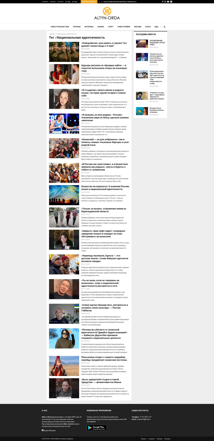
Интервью (89, 27)
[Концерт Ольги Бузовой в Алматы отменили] (142, 111)
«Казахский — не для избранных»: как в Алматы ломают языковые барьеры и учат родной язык (105, 142)
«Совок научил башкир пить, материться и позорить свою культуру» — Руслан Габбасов (104, 308)
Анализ (101, 27)
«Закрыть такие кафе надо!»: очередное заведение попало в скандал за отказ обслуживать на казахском (103, 233)
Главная (143, 439)
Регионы (77, 27)
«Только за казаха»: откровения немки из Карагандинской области (103, 210)
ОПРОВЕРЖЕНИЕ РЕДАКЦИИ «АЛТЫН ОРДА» (157, 43)
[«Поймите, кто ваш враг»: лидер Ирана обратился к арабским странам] (142, 96)
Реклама (53, 1)
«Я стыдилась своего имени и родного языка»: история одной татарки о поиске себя (103, 93)
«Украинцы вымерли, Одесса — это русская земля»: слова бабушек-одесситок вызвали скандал (104, 258)
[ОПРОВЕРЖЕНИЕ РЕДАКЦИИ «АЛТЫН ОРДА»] (142, 44)
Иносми (137, 27)
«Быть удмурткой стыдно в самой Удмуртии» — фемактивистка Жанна (101, 381)
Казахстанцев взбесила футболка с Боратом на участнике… (124, 2)
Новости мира (124, 27)
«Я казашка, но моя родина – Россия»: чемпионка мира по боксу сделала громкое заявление (105, 117)
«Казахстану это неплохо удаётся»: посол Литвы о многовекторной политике (157, 58)
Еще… (157, 27)
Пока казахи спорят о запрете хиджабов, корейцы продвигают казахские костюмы (104, 358)
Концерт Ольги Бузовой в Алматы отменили (157, 110)
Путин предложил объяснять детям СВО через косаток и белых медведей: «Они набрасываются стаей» (157, 77)
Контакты (61, 1)
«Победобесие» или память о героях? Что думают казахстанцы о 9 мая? (104, 44)
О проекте (45, 1)
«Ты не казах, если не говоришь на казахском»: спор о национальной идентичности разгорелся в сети (100, 283)
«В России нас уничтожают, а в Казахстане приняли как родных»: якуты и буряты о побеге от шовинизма (104, 167)
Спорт (111, 27)
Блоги (148, 27)
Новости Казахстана (60, 27)
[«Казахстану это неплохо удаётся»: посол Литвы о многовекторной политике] (142, 57)
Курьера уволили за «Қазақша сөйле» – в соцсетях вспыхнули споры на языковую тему (104, 68)
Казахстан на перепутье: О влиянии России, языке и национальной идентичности (105, 188)
